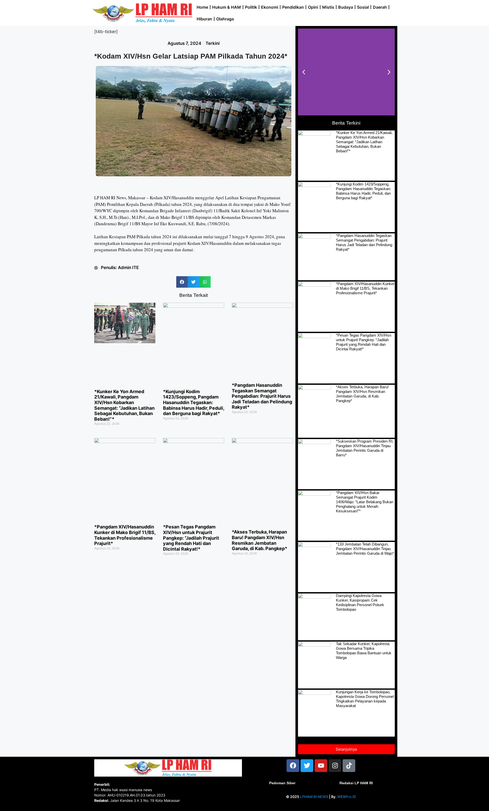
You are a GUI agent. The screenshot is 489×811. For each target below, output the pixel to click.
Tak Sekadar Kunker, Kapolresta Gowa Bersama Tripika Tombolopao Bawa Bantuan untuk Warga (363, 651)
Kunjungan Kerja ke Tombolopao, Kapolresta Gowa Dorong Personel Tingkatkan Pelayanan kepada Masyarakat (365, 699)
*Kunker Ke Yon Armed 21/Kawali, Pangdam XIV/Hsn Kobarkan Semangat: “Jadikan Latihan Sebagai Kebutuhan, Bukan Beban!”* (124, 405)
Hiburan (204, 18)
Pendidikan (293, 7)
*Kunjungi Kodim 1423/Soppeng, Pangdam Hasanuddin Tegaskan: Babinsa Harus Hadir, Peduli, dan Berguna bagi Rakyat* (193, 402)
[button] (182, 282)
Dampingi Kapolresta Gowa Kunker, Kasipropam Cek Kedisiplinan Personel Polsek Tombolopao (360, 602)
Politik (251, 7)
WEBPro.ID (346, 796)
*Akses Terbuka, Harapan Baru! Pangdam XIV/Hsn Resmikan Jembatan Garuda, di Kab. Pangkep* (259, 540)
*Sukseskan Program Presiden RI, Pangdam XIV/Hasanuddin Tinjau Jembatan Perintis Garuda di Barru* (364, 448)
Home (202, 7)
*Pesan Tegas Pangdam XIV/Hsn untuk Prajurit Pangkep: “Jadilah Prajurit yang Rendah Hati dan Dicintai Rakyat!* (191, 537)
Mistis (328, 7)
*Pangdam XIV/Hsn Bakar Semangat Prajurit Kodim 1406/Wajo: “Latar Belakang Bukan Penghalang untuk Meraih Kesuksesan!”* (364, 501)
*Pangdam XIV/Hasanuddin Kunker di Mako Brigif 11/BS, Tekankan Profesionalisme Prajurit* (124, 535)
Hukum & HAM (226, 7)
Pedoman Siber (282, 783)
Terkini (213, 43)
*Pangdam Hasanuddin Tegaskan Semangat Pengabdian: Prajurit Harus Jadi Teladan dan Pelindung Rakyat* (262, 396)
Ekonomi (269, 7)
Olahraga (225, 18)
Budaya (345, 7)
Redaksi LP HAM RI (356, 783)
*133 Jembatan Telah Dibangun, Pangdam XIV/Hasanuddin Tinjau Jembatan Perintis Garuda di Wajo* (365, 548)
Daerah (380, 7)
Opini (313, 7)
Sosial (363, 7)
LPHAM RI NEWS (314, 796)
